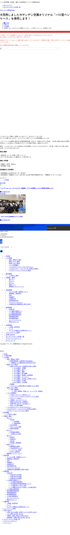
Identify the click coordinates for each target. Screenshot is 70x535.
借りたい (11, 283)
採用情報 (9, 307)
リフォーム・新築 (15, 450)
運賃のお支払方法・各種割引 (19, 402)
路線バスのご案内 (14, 261)
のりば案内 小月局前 (20, 382)
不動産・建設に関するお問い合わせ (18, 515)
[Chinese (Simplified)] (1, 245)
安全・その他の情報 (16, 405)
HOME (8, 256)
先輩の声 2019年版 (16, 478)
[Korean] (9, 245)
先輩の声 (11, 309)
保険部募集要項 (14, 316)
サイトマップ (10, 341)
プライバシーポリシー (16, 302)
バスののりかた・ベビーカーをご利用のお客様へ (24, 268)
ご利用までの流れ (15, 434)
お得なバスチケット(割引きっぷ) (20, 394)
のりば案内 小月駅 (20, 380)
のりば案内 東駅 (19, 371)
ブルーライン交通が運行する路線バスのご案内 (24, 386)
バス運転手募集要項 (16, 482)
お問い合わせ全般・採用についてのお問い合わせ (22, 512)
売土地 (12, 419)
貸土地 (12, 441)
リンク (11, 328)
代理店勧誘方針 (14, 300)
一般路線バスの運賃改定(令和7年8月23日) (23, 362)
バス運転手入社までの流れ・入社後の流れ (23, 487)
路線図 (12, 384)
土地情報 (16, 421)
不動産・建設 (10, 277)
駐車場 (12, 437)
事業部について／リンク (16, 286)
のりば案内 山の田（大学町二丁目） (25, 378)
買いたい (11, 279)
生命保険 (9, 290)
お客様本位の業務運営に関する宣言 (20, 304)
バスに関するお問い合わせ (15, 514)
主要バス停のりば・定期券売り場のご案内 (23, 366)
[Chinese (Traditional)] (3, 245)
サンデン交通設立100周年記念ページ (20, 330)
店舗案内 (11, 297)
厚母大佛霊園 (14, 428)
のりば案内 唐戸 (19, 370)
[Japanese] (7, 245)
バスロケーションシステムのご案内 (20, 270)
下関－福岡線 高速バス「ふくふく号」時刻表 (29, 391)
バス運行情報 (7, 355)
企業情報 (9, 325)
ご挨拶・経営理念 (14, 327)
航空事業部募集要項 (15, 314)
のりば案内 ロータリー (21, 377)
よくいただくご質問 (13, 332)
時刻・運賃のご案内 (15, 260)
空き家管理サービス (16, 448)
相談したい (12, 285)
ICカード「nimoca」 (16, 398)
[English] (5, 245)
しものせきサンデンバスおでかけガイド (21, 267)
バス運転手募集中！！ (16, 311)
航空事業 (9, 274)
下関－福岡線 (14, 389)
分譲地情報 (17, 423)
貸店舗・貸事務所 (15, 443)
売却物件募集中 (15, 432)
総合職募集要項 (14, 318)
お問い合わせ (10, 334)
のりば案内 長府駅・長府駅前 (23, 375)
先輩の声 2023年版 (16, 476)
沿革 (10, 295)
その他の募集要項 (12, 496)
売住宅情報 (13, 425)
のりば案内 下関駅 (20, 368)
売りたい (11, 281)
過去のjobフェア (14, 322)
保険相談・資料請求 (15, 293)
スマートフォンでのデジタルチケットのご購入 (24, 396)
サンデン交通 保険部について (18, 291)
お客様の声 (12, 299)
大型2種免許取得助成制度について (20, 483)
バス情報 (6, 180)
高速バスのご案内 (14, 263)
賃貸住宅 (13, 439)
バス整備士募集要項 (15, 313)
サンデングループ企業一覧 (15, 336)
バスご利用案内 (14, 265)
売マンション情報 (15, 426)
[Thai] (11, 245)
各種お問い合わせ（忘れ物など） (20, 403)
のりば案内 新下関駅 (20, 373)
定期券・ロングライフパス (18, 400)
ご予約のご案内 (14, 275)
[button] (17, 225)
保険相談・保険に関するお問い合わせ (18, 517)
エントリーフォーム (15, 320)
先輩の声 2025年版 (16, 475)
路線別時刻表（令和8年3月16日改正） (21, 361)
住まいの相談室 (15, 451)
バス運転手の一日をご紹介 (18, 485)
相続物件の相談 (15, 446)
